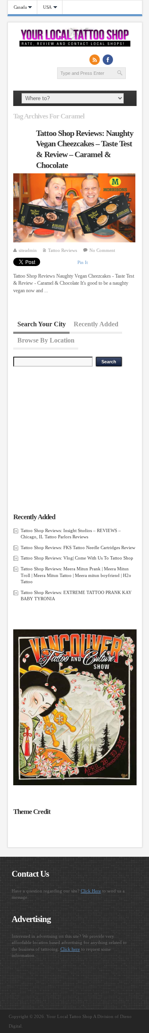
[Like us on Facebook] (108, 59)
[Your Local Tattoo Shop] (74, 44)
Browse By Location (45, 339)
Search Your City (41, 324)
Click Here (91, 890)
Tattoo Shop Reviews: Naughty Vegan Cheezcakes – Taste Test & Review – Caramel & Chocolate (84, 149)
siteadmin (28, 250)
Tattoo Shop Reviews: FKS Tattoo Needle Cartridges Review (78, 547)
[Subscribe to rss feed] (94, 59)
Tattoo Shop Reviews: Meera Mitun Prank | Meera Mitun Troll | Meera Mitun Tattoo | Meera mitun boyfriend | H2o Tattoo (76, 575)
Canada (17, 7)
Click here (70, 949)
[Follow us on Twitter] (121, 59)
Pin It (82, 262)
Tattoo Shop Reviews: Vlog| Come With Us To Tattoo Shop (77, 557)
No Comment (102, 250)
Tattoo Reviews (62, 250)
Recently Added (96, 324)
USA (44, 7)
